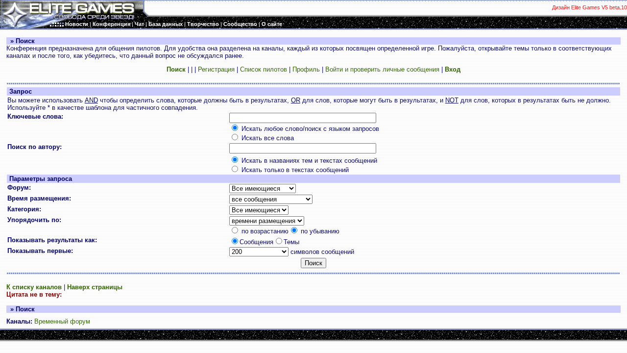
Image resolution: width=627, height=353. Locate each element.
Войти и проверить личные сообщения (382, 69)
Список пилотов (263, 69)
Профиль (306, 69)
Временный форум (62, 321)
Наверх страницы (94, 287)
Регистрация (216, 69)
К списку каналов (34, 287)
